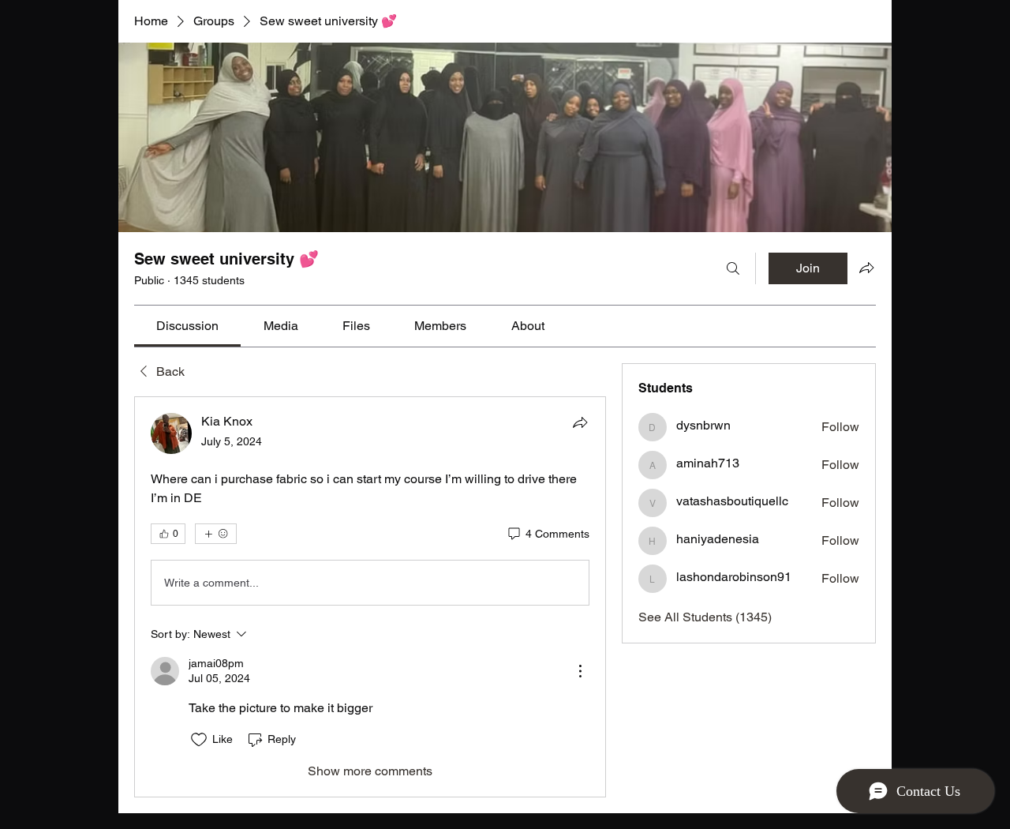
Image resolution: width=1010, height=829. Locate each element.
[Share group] (866, 267)
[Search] (733, 268)
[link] (187, 325)
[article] (370, 596)
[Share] (579, 422)
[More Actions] (579, 671)
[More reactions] (216, 533)
